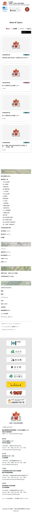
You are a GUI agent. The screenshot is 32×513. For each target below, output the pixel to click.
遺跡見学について (5, 252)
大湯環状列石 (6, 208)
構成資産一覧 (4, 179)
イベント (22, 28)
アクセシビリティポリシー (8, 329)
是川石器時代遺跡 (7, 219)
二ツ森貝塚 (5, 191)
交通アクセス (4, 258)
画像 (2, 291)
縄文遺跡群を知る (5, 176)
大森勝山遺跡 (6, 212)
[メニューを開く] (27, 9)
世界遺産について (5, 231)
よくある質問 (4, 313)
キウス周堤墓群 (7, 210)
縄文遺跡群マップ (5, 255)
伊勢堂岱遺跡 (6, 205)
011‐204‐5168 (9, 477)
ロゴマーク (4, 324)
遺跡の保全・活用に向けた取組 (9, 273)
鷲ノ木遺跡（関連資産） (9, 224)
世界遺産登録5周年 (6, 228)
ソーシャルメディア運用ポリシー (10, 326)
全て (9, 28)
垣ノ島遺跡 (5, 184)
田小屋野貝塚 (6, 189)
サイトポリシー (17, 324)
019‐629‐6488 (9, 462)
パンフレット (4, 297)
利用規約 (3, 307)
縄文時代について (5, 234)
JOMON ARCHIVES (6, 287)
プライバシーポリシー (7, 317)
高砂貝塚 (5, 215)
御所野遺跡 (5, 198)
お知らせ (29, 28)
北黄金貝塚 (5, 186)
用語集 (2, 237)
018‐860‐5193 (9, 492)
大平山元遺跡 (6, 182)
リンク (10, 324)
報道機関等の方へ (5, 310)
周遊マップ (4, 262)
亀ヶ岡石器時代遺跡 (8, 217)
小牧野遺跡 (5, 203)
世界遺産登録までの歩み (7, 276)
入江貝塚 (5, 201)
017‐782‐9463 (9, 448)
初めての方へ (4, 304)
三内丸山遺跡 (6, 194)
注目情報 (15, 28)
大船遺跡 (5, 196)
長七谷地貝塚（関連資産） (9, 222)
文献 (2, 300)
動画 (2, 294)
